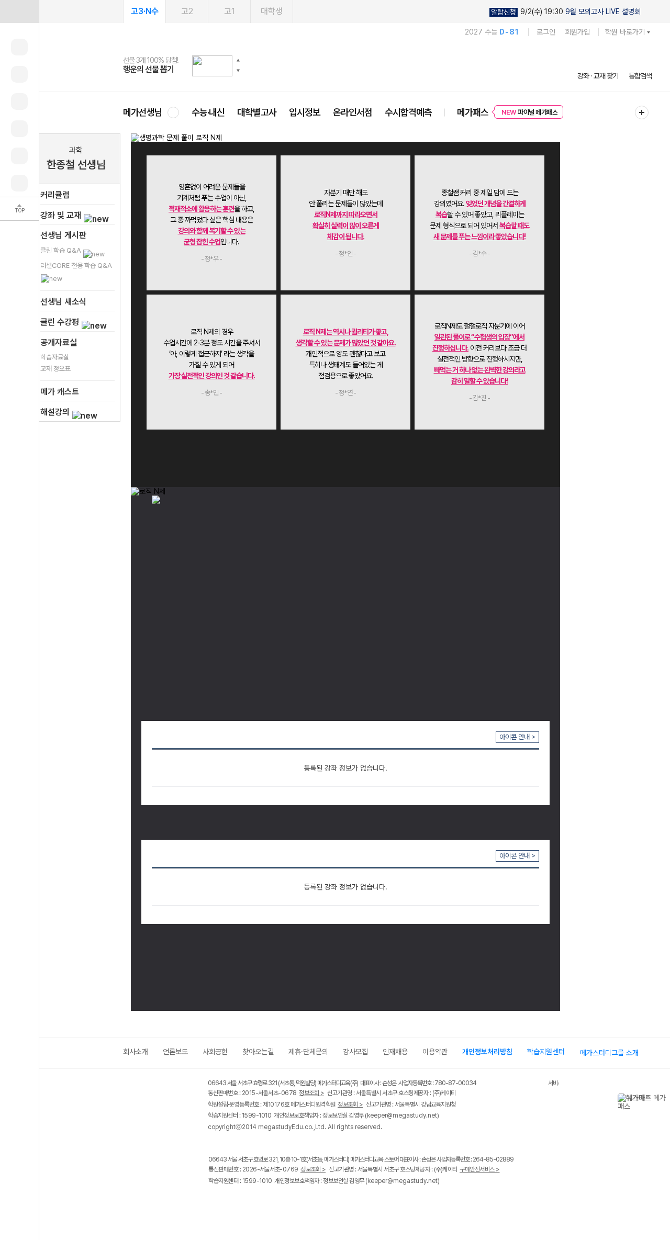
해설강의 (56, 412)
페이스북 (215, 1202)
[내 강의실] (19, 47)
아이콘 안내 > (517, 737)
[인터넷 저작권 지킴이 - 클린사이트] (534, 1084)
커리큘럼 (55, 195)
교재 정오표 (55, 369)
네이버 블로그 (258, 1202)
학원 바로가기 (625, 32)
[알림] (19, 101)
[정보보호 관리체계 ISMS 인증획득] (517, 1083)
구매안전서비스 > (480, 1169)
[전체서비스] (642, 112)
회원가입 (577, 32)
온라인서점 (352, 112)
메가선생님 (142, 112)
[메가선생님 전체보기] (173, 112)
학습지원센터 (546, 1051)
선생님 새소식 (63, 302)
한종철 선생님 (76, 164)
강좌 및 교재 (61, 215)
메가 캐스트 (59, 392)
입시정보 (304, 112)
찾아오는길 (258, 1051)
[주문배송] (19, 183)
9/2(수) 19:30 (566, 11)
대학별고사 (256, 112)
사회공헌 (215, 1051)
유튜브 (301, 1202)
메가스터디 (387, 65)
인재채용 (395, 1051)
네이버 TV (279, 1202)
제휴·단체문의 (308, 1051)
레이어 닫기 (662, 1099)
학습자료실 (54, 357)
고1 (229, 11)
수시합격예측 (408, 112)
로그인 (546, 32)
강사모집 (355, 1051)
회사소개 (135, 1051)
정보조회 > (311, 1093)
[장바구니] (19, 156)
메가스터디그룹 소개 (609, 1053)
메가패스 (472, 112)
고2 (187, 11)
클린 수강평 (60, 322)
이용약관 (435, 1051)
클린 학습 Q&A (61, 250)
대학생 (272, 11)
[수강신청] (19, 74)
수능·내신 (208, 112)
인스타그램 (236, 1202)
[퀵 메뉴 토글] (19, 11)
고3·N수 (145, 11)
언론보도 (175, 1051)
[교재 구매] (19, 128)
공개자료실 (58, 342)
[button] (238, 60)
